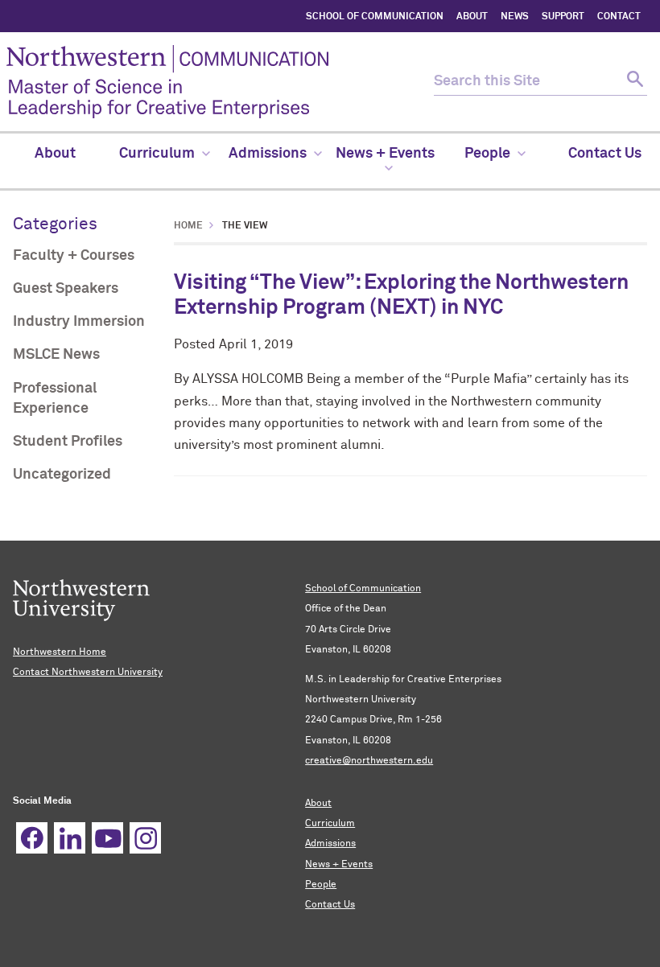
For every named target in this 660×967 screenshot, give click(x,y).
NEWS (515, 17)
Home (188, 226)
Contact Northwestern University (88, 672)
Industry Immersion (79, 322)
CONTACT (619, 17)
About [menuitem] (55, 153)
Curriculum (330, 824)
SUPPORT (563, 17)
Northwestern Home (59, 652)
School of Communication (363, 589)
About (318, 804)
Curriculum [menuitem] (157, 153)
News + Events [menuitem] (385, 153)
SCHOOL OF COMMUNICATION (374, 17)
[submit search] (633, 82)
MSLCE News (56, 355)
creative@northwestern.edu (369, 761)
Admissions (330, 844)
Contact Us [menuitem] (604, 153)
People (320, 885)
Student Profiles (67, 441)
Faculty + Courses (73, 256)
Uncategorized (62, 474)
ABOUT (472, 17)
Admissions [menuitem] (268, 153)
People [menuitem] (487, 153)
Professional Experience (55, 398)
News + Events (339, 865)
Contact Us (330, 905)
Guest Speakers (65, 289)
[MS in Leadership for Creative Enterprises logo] (220, 81)
